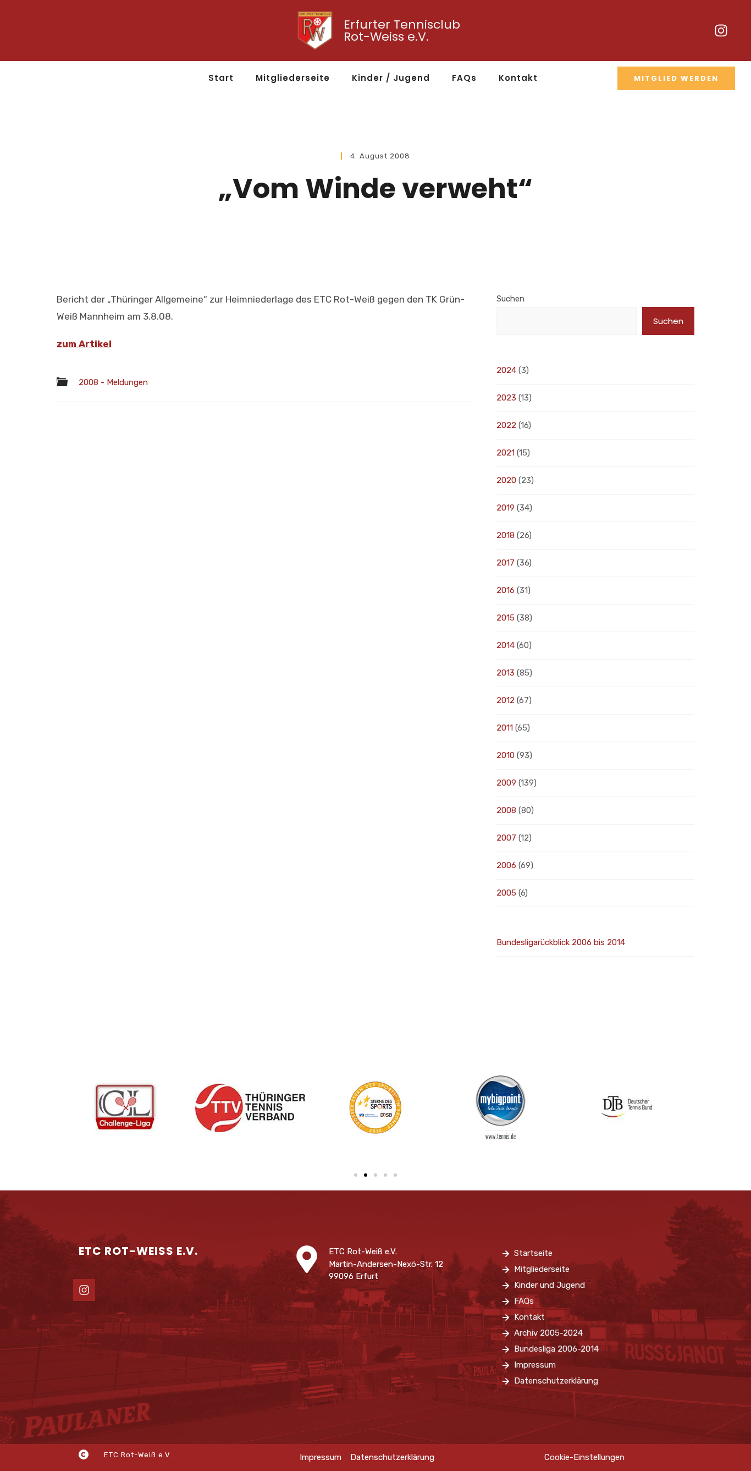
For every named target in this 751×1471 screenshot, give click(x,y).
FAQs (464, 78)
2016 (505, 590)
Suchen (510, 299)
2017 (505, 563)
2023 (506, 398)
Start (221, 78)
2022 (506, 425)
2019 (505, 508)
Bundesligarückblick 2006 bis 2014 (560, 942)
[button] (355, 1175)
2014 (505, 645)
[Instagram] (721, 31)
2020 (506, 480)
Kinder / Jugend (391, 78)
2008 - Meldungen (113, 382)
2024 (506, 370)
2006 (506, 865)
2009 (506, 783)
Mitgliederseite (293, 78)
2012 (505, 700)
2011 (504, 728)
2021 (505, 453)
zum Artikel (84, 343)
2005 (506, 893)
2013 (505, 673)
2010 (505, 755)
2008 (506, 810)
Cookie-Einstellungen (584, 1457)
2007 (506, 838)
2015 (505, 618)
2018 (505, 535)
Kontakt (518, 78)
